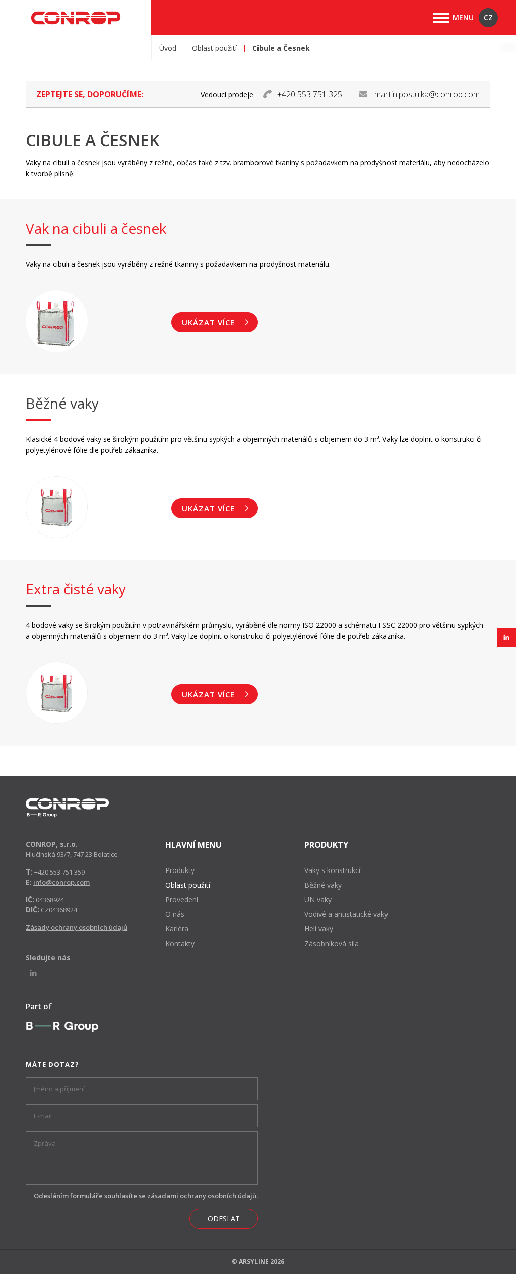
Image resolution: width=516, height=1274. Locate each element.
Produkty (180, 870)
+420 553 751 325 (309, 94)
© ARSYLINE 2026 (258, 1261)
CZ (488, 17)
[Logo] (67, 807)
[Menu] (441, 18)
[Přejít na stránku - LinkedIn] (506, 637)
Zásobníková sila (331, 943)
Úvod (167, 48)
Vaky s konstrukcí (332, 870)
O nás (174, 914)
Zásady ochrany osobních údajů (76, 927)
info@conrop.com (61, 882)
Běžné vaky (323, 885)
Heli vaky (318, 928)
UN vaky (318, 899)
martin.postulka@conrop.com (427, 94)
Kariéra (176, 928)
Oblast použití (214, 48)
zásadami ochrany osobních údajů (201, 1195)
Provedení (181, 899)
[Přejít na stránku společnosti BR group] (62, 1026)
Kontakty (180, 943)
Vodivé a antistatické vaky (346, 914)
